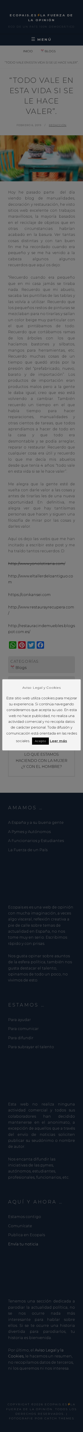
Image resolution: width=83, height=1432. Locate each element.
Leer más (58, 741)
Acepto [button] (40, 741)
